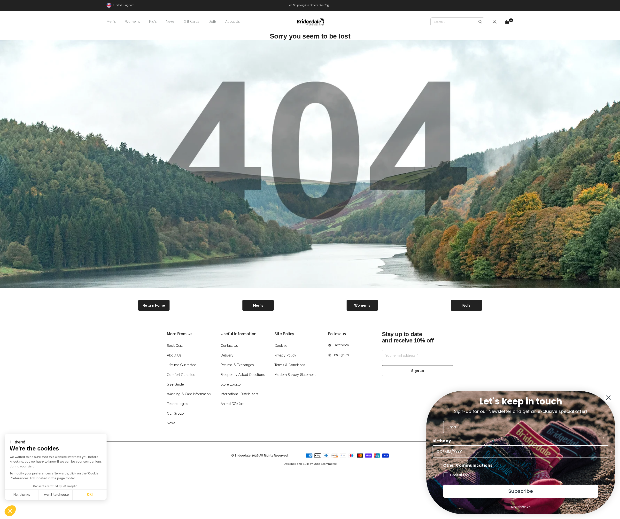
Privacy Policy (285, 355)
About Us (174, 355)
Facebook (341, 345)
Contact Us (229, 346)
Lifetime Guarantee (181, 365)
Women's (362, 305)
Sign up (417, 371)
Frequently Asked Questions (243, 375)
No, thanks (22, 495)
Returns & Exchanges (237, 365)
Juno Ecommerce (325, 463)
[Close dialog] (608, 398)
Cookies (280, 346)
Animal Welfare (232, 404)
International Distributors (239, 394)
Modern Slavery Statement (295, 375)
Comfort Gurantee (181, 375)
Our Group (175, 413)
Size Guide (175, 384)
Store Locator (231, 384)
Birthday (442, 441)
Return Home (154, 305)
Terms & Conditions (289, 365)
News (171, 423)
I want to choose (56, 495)
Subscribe (520, 491)
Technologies (177, 404)
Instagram (341, 355)
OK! (90, 495)
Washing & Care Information (189, 394)
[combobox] (457, 21)
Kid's (466, 305)
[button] (10, 511)
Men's (258, 305)
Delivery (227, 355)
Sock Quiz (175, 346)
